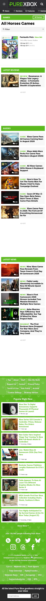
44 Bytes (26, 558)
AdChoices (37, 558)
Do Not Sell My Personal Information (23, 560)
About (16, 380)
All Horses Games (18, 23)
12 (16, 318)
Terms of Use (13, 388)
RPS (35, 579)
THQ (21, 40)
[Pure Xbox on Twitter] (28, 541)
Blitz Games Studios (31, 40)
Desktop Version (31, 393)
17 (16, 144)
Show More (22, 526)
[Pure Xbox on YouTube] (18, 541)
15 (16, 289)
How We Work (34, 380)
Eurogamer (30, 575)
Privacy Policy (34, 384)
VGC (40, 575)
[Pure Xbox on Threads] (23, 547)
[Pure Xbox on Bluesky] (37, 541)
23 (16, 202)
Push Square (33, 567)
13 (16, 85)
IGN (21, 575)
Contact (22, 384)
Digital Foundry (31, 571)
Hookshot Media (20, 555)
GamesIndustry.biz (17, 579)
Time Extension (15, 571)
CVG (29, 579)
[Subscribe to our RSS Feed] (8, 541)
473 (15, 173)
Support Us (11, 384)
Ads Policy (25, 388)
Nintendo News (11, 575)
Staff (23, 380)
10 (16, 333)
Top (9, 380)
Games (6, 17)
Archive (36, 388)
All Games (38, 17)
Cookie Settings (15, 393)
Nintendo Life (19, 567)
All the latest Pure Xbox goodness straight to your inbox (23, 589)
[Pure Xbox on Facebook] (33, 547)
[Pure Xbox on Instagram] (13, 547)
